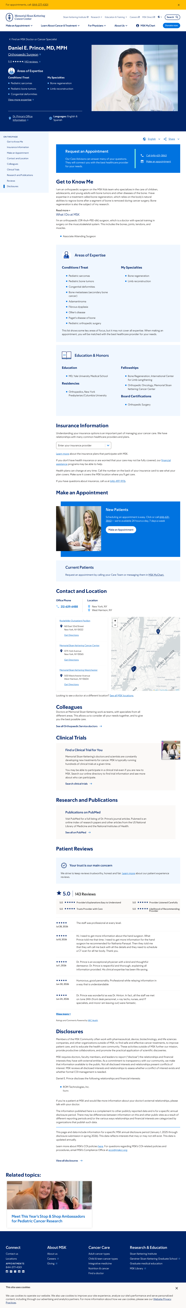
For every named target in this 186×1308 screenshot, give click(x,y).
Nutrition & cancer (98, 1268)
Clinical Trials (13, 169)
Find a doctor (96, 1273)
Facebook (11, 1271)
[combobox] (83, 445)
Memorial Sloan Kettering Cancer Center (79, 645)
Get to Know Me (15, 141)
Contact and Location (17, 158)
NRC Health (93, 1020)
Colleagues (12, 164)
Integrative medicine (100, 1263)
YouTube (19, 1271)
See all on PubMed (75, 832)
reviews (31, 61)
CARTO (177, 690)
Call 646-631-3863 (156, 155)
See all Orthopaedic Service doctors (77, 726)
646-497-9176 (117, 481)
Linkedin (23, 1271)
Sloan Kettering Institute (143, 1253)
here (100, 1146)
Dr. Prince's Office (23, 118)
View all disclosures (67, 1160)
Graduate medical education (146, 1263)
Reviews (11, 181)
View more (20, 99)
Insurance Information (18, 147)
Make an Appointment (18, 153)
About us (52, 1253)
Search (170, 17)
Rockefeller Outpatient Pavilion (75, 620)
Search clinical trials (76, 783)
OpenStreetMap (164, 690)
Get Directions (71, 635)
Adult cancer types (99, 1253)
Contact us (12, 1253)
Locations (11, 1258)
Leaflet (156, 690)
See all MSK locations (121, 695)
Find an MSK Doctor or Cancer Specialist (34, 39)
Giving (51, 1263)
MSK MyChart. (156, 574)
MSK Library (137, 1268)
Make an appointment (158, 161)
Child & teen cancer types (103, 1258)
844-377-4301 (40, 4)
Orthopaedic (23, 54)
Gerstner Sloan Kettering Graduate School (154, 1258)
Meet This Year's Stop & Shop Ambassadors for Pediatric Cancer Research (48, 1218)
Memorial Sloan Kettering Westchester (79, 670)
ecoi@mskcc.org (118, 1150)
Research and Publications (20, 175)
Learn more (62, 453)
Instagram (7, 1271)
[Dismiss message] (178, 5)
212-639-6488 (69, 606)
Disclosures (12, 186)
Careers (52, 1258)
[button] (97, 17)
